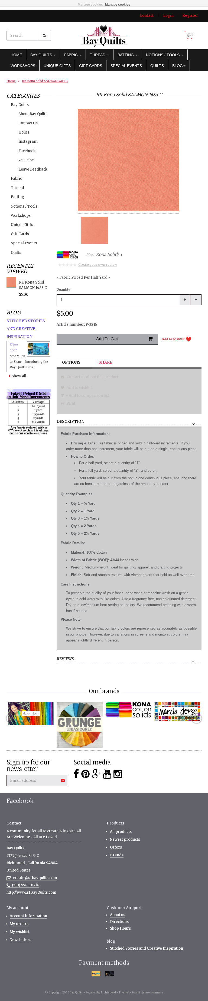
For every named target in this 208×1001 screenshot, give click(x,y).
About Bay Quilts (32, 114)
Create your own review (97, 264)
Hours (23, 132)
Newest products (125, 839)
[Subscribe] (63, 778)
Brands (116, 855)
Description (70, 422)
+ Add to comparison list (87, 395)
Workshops (23, 66)
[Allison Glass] (31, 713)
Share (105, 362)
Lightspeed (108, 992)
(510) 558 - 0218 (25, 885)
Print (70, 403)
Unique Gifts (57, 66)
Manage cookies (90, 4)
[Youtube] (107, 774)
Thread (98, 55)
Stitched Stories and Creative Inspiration (146, 948)
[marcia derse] (177, 711)
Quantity (63, 289)
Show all (19, 376)
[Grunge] (80, 725)
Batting (126, 55)
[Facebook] (76, 774)
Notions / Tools (163, 55)
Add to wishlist (173, 339)
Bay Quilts (41, 55)
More (102, 254)
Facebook (26, 151)
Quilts (157, 66)
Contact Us (28, 123)
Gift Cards (90, 66)
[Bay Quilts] (104, 36)
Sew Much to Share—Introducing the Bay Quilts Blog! (29, 361)
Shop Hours (120, 928)
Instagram (28, 141)
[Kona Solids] (128, 710)
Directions (119, 921)
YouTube (26, 160)
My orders (19, 924)
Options (71, 362)
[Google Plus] (96, 774)
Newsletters (20, 939)
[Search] (44, 35)
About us (117, 915)
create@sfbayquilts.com (35, 878)
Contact (147, 15)
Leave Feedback (32, 169)
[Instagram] (117, 774)
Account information (28, 916)
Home (16, 55)
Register (190, 15)
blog (177, 66)
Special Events (126, 66)
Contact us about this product (92, 377)
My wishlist (20, 931)
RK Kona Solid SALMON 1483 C (45, 81)
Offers (116, 847)
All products (121, 831)
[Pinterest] (85, 774)
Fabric (71, 55)
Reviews (65, 659)
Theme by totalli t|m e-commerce (141, 992)
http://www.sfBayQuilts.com (31, 892)
